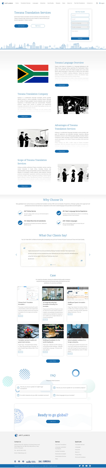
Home (17, 3)
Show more (62, 85)
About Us (69, 3)
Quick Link (78, 442)
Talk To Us (37, 26)
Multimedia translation (60, 454)
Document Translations (60, 444)
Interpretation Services (60, 456)
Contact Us (89, 3)
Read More (20, 315)
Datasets (58, 3)
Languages (35, 3)
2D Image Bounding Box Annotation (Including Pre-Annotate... (50, 304)
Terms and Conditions (80, 457)
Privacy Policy (78, 454)
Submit (80, 38)
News (63, 3)
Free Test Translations (79, 3)
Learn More (53, 361)
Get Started (21, 26)
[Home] (7, 3)
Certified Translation (60, 451)
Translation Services (25, 3)
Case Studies (50, 3)
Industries (42, 3)
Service (57, 442)
